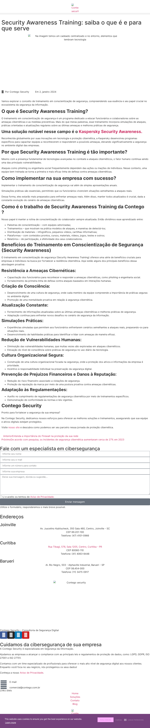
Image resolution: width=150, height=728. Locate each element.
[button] (75, 14)
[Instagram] (11, 635)
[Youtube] (25, 635)
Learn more (10, 722)
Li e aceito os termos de (28, 496)
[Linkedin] (18, 635)
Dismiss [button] (118, 720)
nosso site (14, 427)
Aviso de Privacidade (31, 672)
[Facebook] (3, 635)
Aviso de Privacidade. (42, 496)
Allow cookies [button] (105, 720)
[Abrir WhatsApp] (142, 720)
